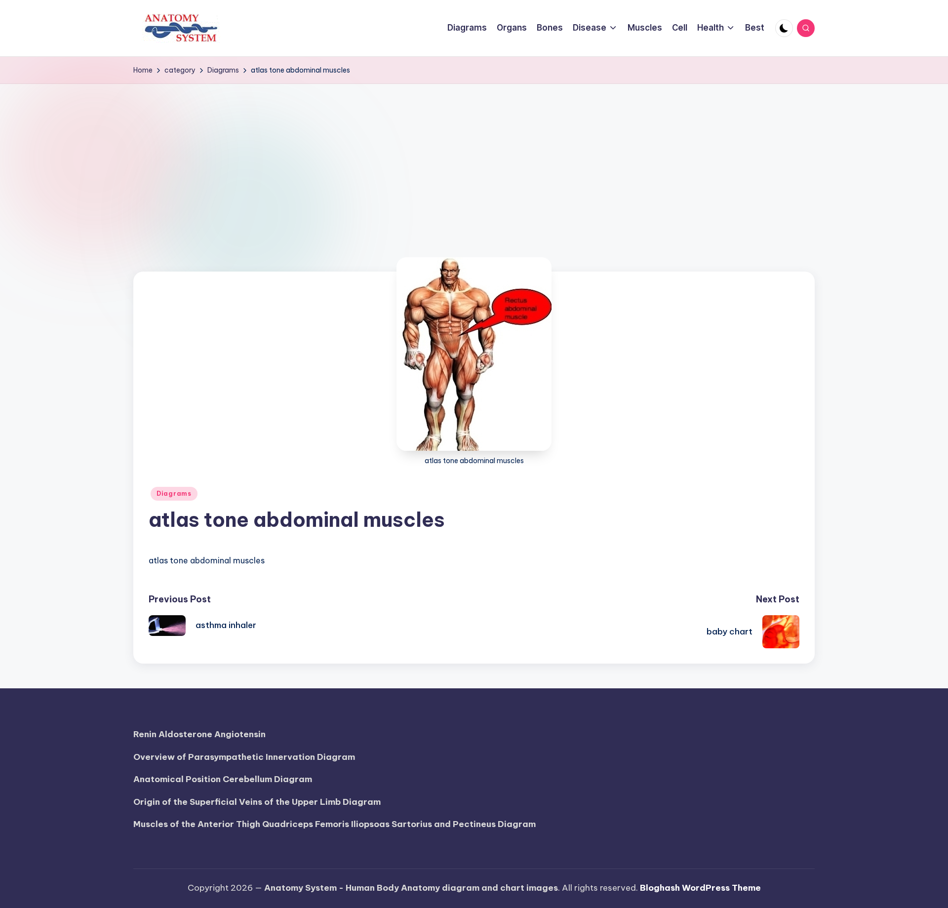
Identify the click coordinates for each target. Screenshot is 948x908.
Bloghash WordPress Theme (700, 887)
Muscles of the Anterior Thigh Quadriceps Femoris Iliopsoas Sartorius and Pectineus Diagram (334, 824)
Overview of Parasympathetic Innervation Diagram (244, 756)
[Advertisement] (474, 158)
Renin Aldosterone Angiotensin (199, 734)
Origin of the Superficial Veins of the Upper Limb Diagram (257, 801)
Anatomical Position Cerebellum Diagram (222, 779)
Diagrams (174, 493)
